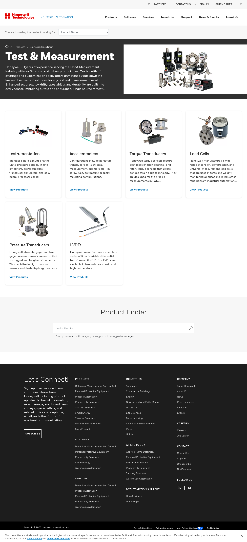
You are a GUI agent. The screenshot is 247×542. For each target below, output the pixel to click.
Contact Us (183, 453)
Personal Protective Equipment (92, 391)
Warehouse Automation (88, 423)
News (180, 396)
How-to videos (134, 496)
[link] (33, 189)
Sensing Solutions (85, 407)
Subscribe (32, 433)
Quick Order (223, 4)
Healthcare (132, 407)
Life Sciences (133, 412)
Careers (181, 430)
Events (181, 412)
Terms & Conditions (143, 528)
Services (148, 17)
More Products (83, 428)
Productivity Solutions (87, 402)
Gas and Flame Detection (140, 451)
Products (111, 17)
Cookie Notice (213, 528)
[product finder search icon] (191, 328)
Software (130, 17)
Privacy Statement (164, 528)
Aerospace (131, 385)
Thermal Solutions (85, 418)
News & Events (209, 17)
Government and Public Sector (142, 402)
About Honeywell (186, 385)
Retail (129, 428)
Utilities (130, 434)
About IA (181, 391)
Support (186, 17)
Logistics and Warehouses (140, 423)
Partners (160, 4)
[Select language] (149, 4)
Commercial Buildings (138, 391)
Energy (130, 396)
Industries (167, 17)
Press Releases (185, 402)
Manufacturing (134, 418)
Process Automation (86, 396)
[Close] (241, 535)
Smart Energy (82, 412)
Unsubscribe (184, 463)
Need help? (132, 501)
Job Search (183, 435)
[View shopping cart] (240, 4)
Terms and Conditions (58, 538)
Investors (182, 407)
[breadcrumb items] (7, 47)
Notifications (184, 469)
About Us (232, 17)
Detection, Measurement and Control (95, 385)
